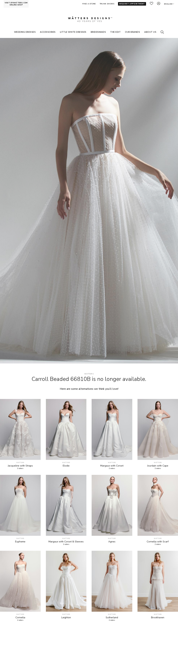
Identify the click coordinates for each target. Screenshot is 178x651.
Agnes (111, 541)
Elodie (66, 465)
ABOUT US (150, 32)
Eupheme (20, 541)
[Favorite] (36, 455)
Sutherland (112, 617)
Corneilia (20, 617)
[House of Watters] (89, 19)
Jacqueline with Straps (20, 465)
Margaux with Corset (111, 465)
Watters (89, 374)
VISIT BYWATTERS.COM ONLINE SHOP (16, 4)
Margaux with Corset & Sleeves (66, 541)
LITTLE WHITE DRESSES (73, 32)
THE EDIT (115, 32)
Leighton (66, 617)
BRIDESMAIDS (98, 32)
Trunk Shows (107, 4)
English (168, 4)
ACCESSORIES (48, 32)
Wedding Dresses (25, 32)
